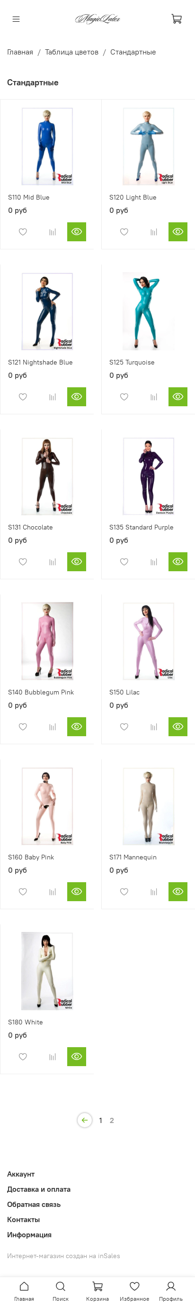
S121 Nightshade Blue (40, 362)
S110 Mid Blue (29, 197)
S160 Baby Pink (31, 857)
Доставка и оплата (39, 1189)
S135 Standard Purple (141, 527)
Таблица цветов (71, 51)
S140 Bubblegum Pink (41, 692)
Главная (20, 51)
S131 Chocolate (30, 527)
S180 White (25, 1022)
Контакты (23, 1219)
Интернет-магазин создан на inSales (63, 1255)
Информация (29, 1234)
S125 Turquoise (132, 362)
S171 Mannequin (133, 857)
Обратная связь (34, 1204)
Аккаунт (21, 1173)
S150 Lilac (124, 692)
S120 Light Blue (133, 197)
